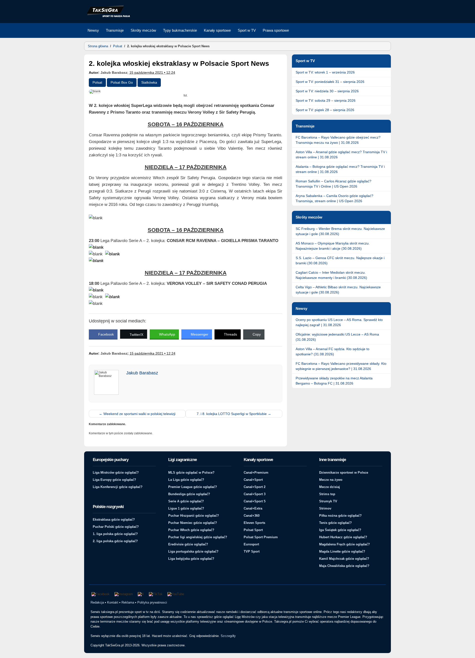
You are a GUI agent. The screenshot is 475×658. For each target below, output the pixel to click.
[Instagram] (124, 594)
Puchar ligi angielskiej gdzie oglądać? (197, 537)
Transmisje (115, 30)
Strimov (325, 508)
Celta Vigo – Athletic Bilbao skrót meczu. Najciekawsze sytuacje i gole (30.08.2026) (338, 289)
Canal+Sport (253, 480)
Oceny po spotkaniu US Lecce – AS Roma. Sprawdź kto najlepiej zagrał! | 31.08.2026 (339, 322)
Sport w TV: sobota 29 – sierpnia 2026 (326, 100)
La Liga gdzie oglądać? (186, 480)
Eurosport (251, 544)
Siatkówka (149, 82)
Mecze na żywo (330, 480)
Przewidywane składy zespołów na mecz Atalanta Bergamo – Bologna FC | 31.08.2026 (334, 380)
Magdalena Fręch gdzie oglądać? (344, 544)
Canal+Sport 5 (254, 501)
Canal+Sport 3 (254, 494)
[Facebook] (101, 594)
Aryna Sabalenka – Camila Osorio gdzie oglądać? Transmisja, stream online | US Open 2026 (334, 198)
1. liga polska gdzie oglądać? (115, 534)
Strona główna (98, 46)
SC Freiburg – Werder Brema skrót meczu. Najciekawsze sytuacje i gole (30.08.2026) (340, 231)
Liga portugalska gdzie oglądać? (193, 551)
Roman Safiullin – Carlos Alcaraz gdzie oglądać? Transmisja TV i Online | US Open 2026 (333, 183)
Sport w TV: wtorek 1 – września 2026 (325, 72)
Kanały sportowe (217, 30)
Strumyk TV (328, 501)
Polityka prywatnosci (152, 602)
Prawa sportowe (276, 30)
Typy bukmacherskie (180, 30)
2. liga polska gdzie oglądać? (115, 541)
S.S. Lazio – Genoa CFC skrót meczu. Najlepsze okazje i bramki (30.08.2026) (340, 260)
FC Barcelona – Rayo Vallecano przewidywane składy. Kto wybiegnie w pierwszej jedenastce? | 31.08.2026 (341, 366)
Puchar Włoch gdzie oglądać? (191, 530)
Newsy (93, 30)
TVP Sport (252, 551)
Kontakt (112, 602)
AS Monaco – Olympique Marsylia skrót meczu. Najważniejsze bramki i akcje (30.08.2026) (333, 245)
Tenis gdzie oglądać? (335, 523)
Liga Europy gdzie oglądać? (114, 480)
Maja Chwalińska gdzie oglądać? (344, 566)
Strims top (327, 494)
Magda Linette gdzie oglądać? (342, 551)
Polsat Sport (253, 530)
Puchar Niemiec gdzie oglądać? (192, 523)
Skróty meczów (143, 30)
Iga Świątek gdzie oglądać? (340, 530)
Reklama (127, 602)
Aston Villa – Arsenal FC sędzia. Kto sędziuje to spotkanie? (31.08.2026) (332, 351)
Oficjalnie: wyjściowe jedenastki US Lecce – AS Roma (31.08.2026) (337, 336)
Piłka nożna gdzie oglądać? (340, 515)
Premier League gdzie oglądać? (192, 487)
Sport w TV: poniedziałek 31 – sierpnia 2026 (330, 82)
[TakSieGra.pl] (107, 16)
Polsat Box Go (122, 82)
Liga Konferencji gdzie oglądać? (117, 487)
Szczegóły (228, 636)
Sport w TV (247, 30)
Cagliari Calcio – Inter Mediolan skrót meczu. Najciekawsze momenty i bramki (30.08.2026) (331, 275)
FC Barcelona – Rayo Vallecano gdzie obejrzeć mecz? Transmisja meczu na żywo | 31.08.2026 (338, 140)
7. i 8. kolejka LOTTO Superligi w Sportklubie (234, 414)
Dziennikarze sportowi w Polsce (343, 472)
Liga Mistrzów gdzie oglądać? (116, 472)
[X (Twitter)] (141, 594)
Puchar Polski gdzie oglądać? (116, 527)
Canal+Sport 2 (254, 487)
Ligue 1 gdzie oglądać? (186, 508)
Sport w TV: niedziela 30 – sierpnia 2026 (327, 91)
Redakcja (97, 602)
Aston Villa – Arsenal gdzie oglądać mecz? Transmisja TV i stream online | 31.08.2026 (341, 154)
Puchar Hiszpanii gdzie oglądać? (193, 515)
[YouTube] (175, 594)
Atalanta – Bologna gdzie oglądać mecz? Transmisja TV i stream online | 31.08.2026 (340, 169)
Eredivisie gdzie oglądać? (188, 544)
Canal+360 (252, 515)
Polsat (117, 46)
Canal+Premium (256, 472)
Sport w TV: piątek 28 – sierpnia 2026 (325, 110)
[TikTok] (156, 594)
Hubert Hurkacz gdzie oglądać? (343, 537)
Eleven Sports (254, 523)
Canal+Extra (253, 508)
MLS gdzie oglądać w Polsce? (191, 472)
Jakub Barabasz (113, 72)
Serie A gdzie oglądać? (186, 501)
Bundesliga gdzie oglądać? (189, 494)
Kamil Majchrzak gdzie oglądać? (344, 559)
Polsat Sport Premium (261, 537)
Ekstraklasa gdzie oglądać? (114, 519)
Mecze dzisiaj (329, 487)
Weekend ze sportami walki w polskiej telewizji (137, 414)
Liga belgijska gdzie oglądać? (191, 559)
